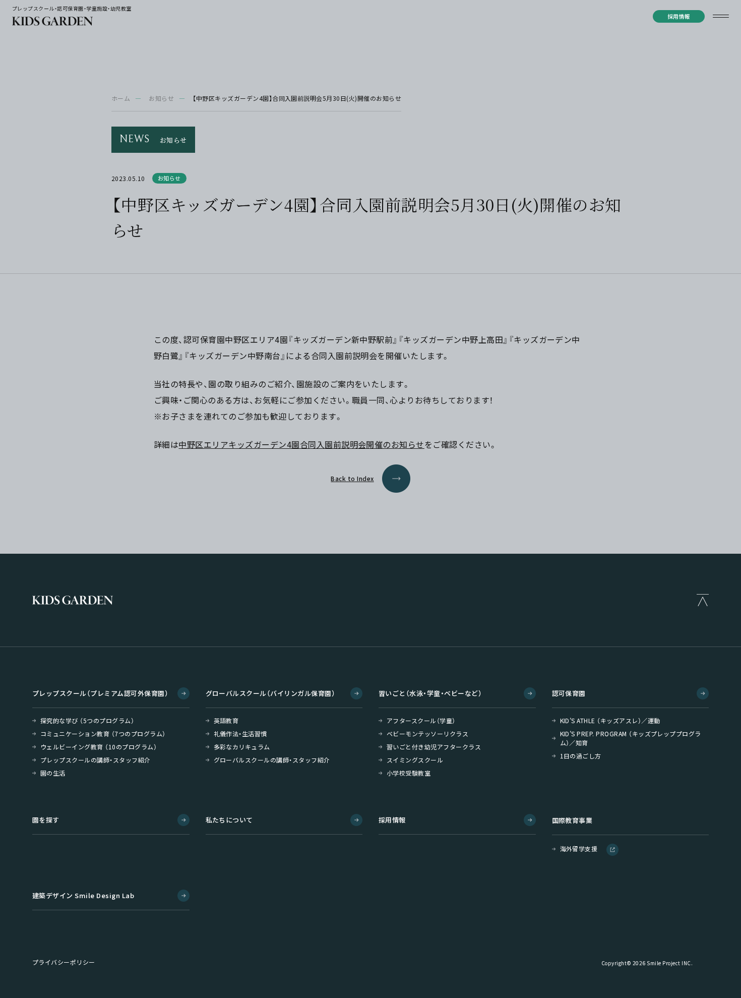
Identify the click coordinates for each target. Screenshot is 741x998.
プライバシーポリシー (63, 962)
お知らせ (161, 98)
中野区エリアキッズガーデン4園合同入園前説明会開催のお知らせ (301, 444)
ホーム (120, 98)
